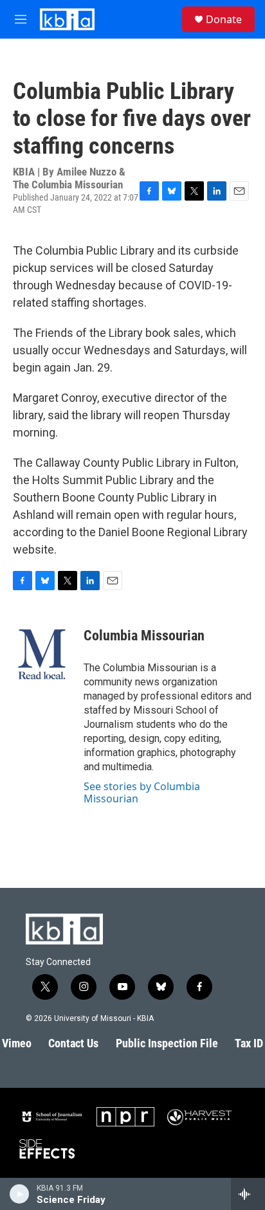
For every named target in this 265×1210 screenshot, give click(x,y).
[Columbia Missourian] (42, 654)
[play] (20, 1193)
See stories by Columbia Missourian (142, 792)
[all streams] (248, 1194)
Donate (224, 19)
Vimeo (17, 1043)
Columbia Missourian (144, 636)
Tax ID (249, 1043)
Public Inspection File (167, 1043)
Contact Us (73, 1043)
